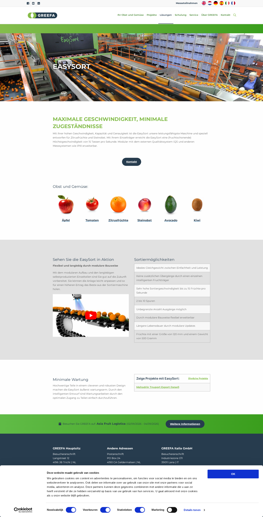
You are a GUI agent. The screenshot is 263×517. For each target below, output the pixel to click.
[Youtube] (33, 3)
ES (222, 3)
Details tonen (192, 509)
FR (233, 3)
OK (233, 473)
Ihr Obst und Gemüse (131, 15)
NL (210, 3)
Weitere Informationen (185, 424)
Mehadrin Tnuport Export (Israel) (157, 387)
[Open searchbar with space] (234, 15)
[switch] (105, 510)
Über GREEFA (209, 15)
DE (216, 3)
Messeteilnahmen (187, 3)
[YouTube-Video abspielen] (91, 315)
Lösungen (166, 15)
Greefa (42, 15)
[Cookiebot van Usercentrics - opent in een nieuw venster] (23, 510)
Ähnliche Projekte (198, 378)
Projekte (152, 15)
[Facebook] (28, 3)
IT (227, 3)
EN (204, 3)
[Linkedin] (39, 3)
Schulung (180, 15)
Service (193, 15)
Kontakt (225, 15)
